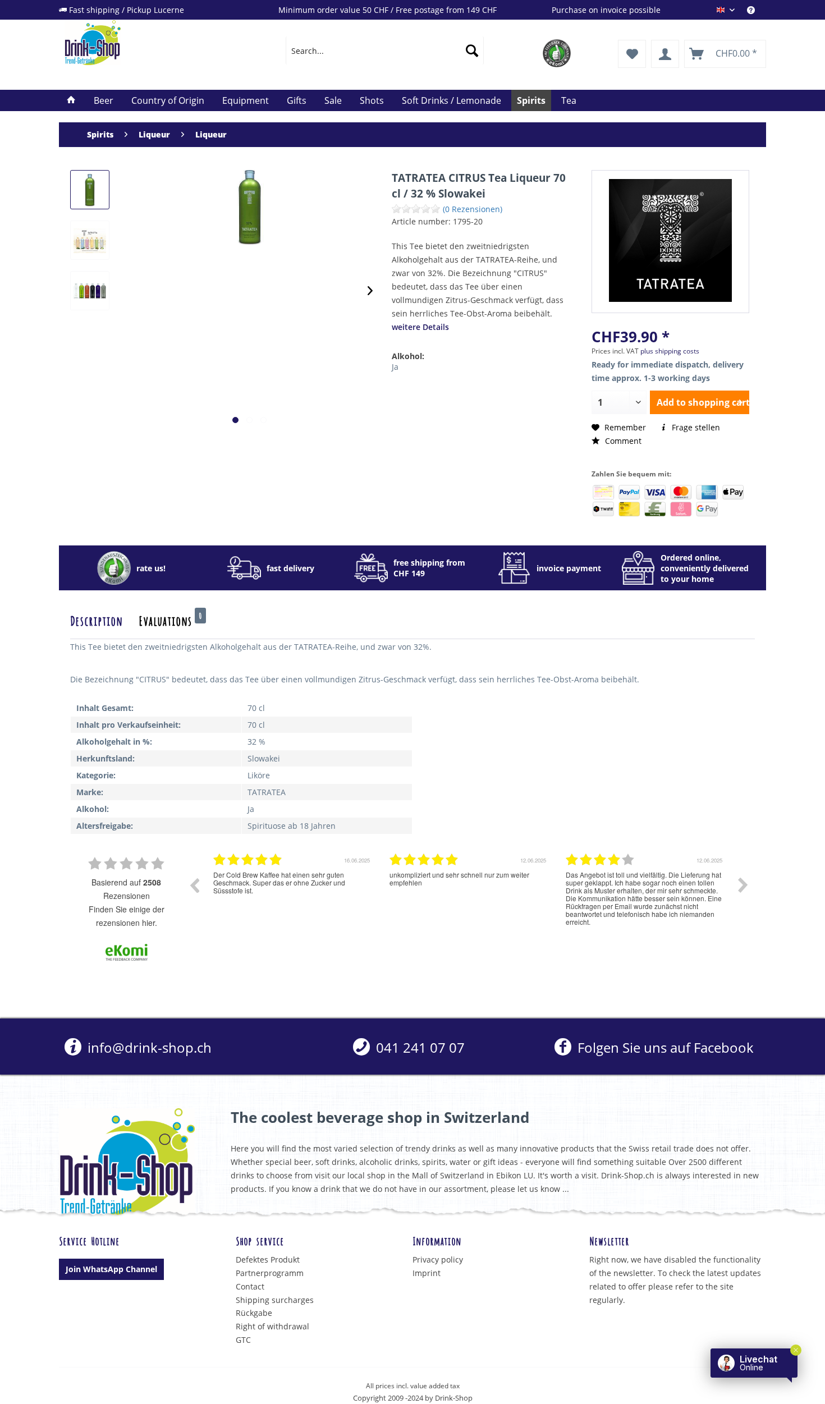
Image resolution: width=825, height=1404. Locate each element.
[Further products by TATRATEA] (670, 240)
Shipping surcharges (275, 1300)
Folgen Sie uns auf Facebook (663, 1047)
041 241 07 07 (419, 1047)
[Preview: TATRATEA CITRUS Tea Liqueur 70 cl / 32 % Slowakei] (89, 189)
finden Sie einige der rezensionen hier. (126, 915)
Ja (395, 366)
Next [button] (743, 885)
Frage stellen (695, 427)
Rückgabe (254, 1312)
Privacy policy (437, 1259)
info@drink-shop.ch (148, 1047)
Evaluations (170, 620)
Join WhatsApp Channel (111, 1269)
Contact (250, 1286)
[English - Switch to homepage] (149, 42)
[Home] (71, 100)
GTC (243, 1339)
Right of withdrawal (272, 1326)
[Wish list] (632, 54)
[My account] (665, 54)
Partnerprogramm (270, 1273)
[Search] (472, 50)
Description (96, 620)
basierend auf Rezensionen (126, 889)
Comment (622, 440)
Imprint (426, 1273)
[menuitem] (756, 10)
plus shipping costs (669, 351)
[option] (293, 893)
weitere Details (420, 327)
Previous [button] (194, 885)
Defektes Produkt (268, 1259)
